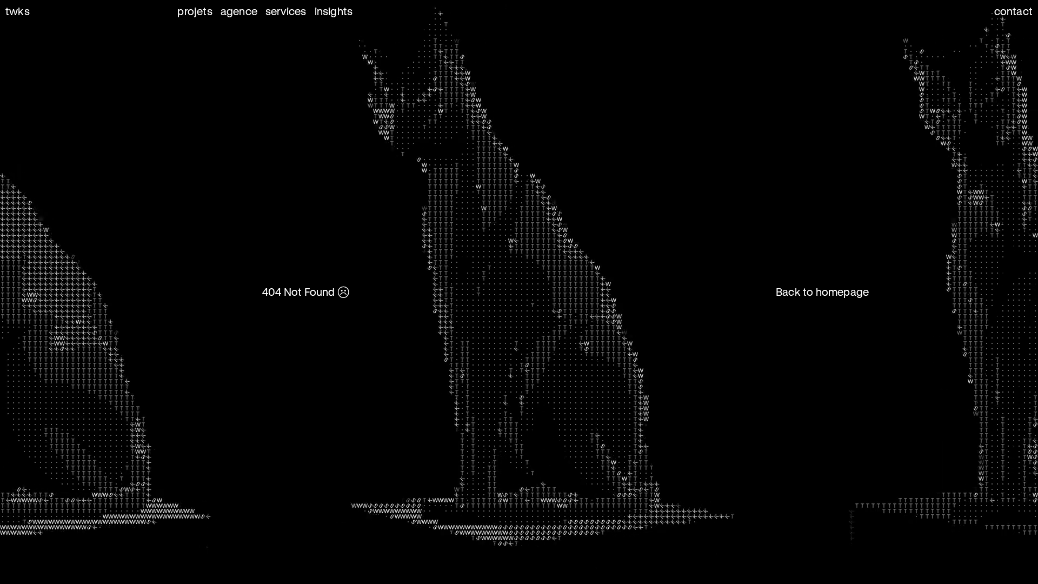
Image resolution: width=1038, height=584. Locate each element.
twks (17, 11)
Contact (1013, 11)
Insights (334, 11)
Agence (239, 11)
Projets (194, 11)
